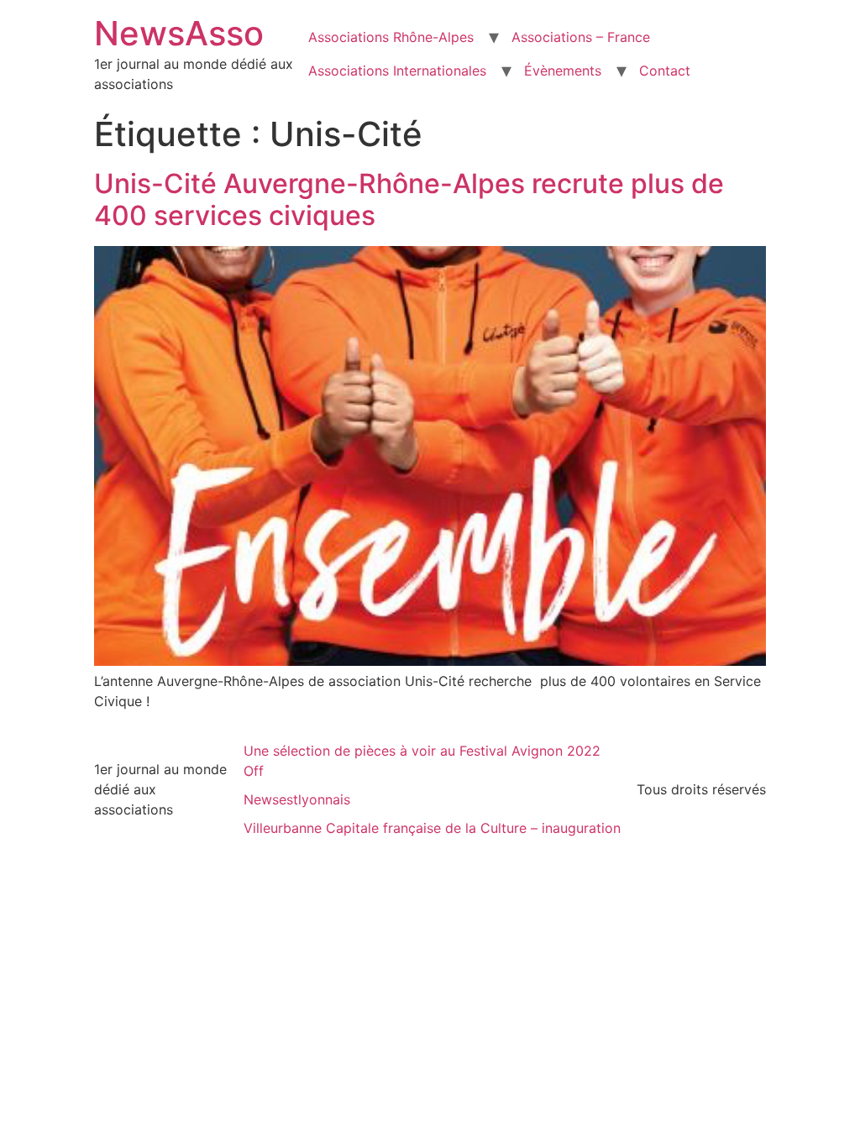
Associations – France (580, 37)
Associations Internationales (397, 70)
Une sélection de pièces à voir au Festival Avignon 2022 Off (422, 760)
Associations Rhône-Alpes (391, 37)
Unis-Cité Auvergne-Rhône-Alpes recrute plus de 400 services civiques (409, 199)
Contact (664, 70)
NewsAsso (179, 33)
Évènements (562, 70)
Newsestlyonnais (297, 799)
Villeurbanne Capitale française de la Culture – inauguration (432, 828)
